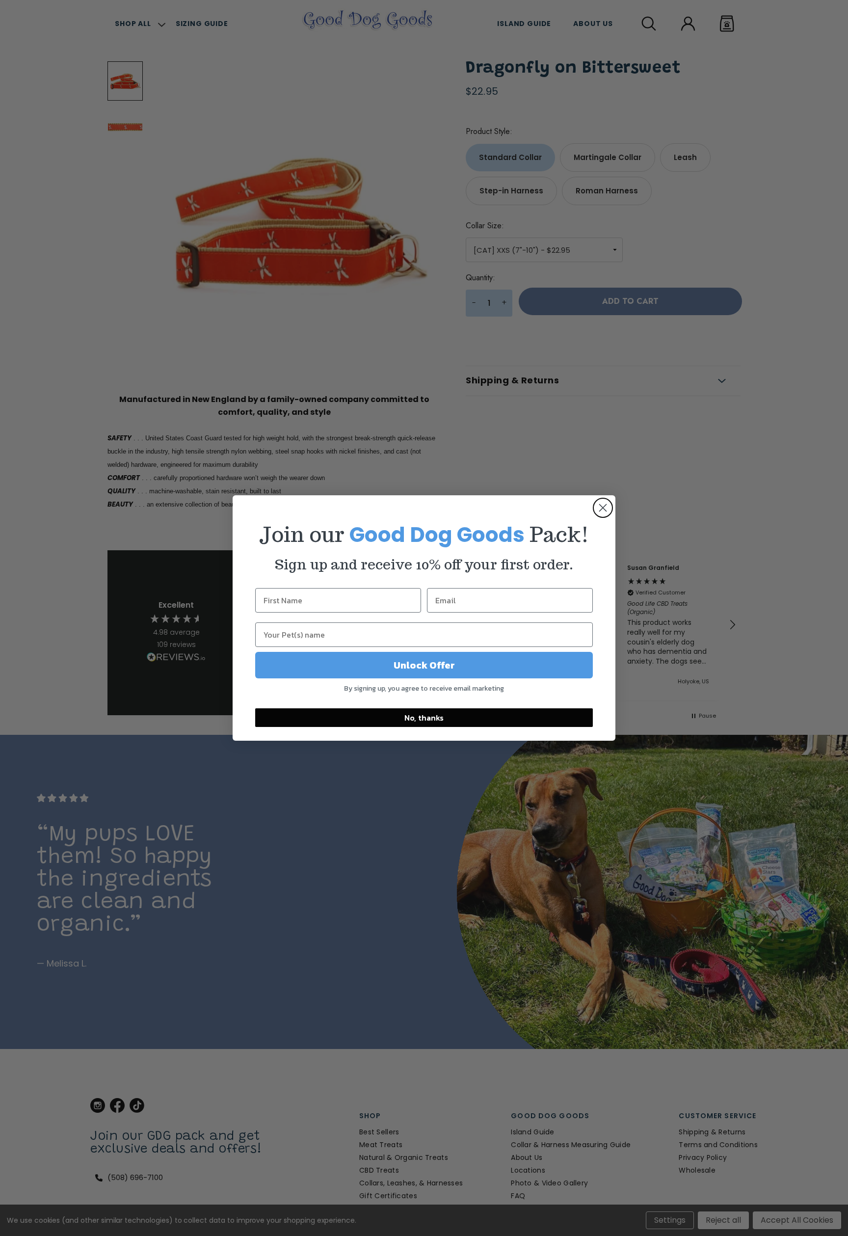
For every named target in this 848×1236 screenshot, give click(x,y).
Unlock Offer (424, 665)
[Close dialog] (602, 507)
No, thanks (424, 718)
